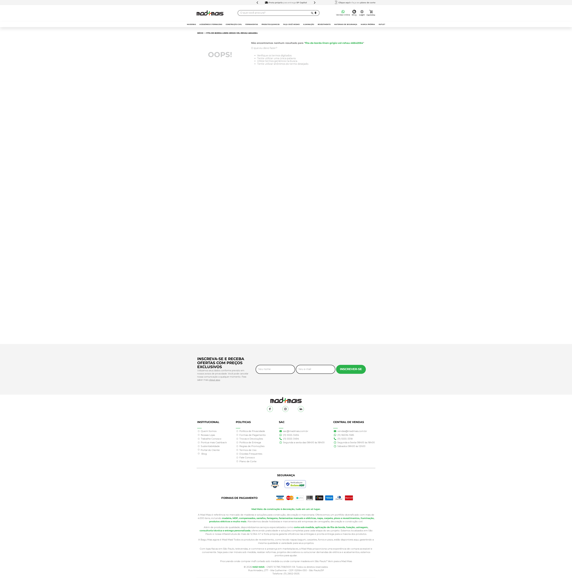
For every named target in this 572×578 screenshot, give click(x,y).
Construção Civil (234, 24)
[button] (315, 13)
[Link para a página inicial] (200, 33)
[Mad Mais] (286, 399)
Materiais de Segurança (345, 24)
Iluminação (308, 24)
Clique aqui (344, 2)
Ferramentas (251, 24)
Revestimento (324, 24)
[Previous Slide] (248, 2)
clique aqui (214, 380)
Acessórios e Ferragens (210, 24)
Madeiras (191, 24)
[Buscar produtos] (312, 13)
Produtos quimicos (271, 24)
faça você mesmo (291, 24)
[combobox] (279, 13)
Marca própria (368, 24)
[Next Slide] (324, 2)
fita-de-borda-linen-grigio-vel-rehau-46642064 (232, 33)
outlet (382, 24)
